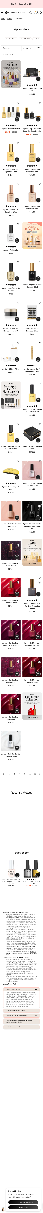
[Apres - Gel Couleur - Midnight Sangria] (32, 630)
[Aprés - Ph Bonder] (11, 234)
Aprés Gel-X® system (19, 963)
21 (35, 774)
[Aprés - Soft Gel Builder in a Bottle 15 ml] (32, 393)
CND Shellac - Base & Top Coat (31, 882)
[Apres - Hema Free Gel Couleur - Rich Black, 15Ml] (32, 511)
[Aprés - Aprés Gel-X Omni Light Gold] (32, 352)
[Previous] (4, 870)
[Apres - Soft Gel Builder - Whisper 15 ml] (11, 741)
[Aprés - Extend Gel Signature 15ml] (32, 153)
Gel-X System (11, 39)
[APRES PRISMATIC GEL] (11, 74)
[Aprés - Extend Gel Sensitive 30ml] (32, 193)
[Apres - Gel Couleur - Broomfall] (11, 704)
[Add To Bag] (38, 78)
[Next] (39, 870)
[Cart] (40, 12)
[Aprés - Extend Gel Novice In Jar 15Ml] (11, 312)
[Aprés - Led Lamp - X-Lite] (11, 470)
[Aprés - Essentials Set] (11, 112)
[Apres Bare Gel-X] (32, 552)
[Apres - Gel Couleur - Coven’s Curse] (11, 587)
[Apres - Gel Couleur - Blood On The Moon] (11, 630)
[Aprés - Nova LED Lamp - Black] (32, 433)
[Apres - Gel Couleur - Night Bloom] (11, 550)
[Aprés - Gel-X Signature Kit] (32, 72)
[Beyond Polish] (15, 12)
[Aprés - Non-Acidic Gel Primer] (11, 272)
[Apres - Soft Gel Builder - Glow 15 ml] (11, 511)
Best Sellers (21, 853)
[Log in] (37, 12)
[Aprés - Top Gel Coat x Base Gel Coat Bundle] (32, 112)
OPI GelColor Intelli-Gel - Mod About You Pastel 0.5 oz (11, 881)
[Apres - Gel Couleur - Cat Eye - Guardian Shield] (32, 587)
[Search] (30, 12)
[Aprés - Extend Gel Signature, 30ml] (11, 153)
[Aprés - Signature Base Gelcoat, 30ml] (32, 272)
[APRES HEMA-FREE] (32, 706)
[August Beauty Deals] (32, 235)
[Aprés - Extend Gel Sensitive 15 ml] (11, 193)
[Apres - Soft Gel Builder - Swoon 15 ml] (32, 470)
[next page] (40, 774)
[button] (2, 12)
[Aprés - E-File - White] (11, 352)
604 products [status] (8, 54)
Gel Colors (25, 39)
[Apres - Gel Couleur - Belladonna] (11, 667)
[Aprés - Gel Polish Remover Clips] (32, 312)
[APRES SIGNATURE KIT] (11, 395)
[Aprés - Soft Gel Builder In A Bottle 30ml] (11, 433)
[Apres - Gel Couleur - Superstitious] (32, 667)
